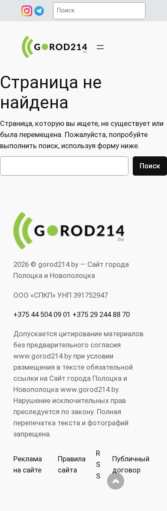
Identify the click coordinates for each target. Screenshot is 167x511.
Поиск (150, 165)
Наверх (115, 481)
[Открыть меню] (100, 47)
